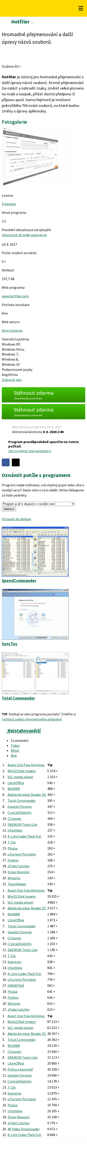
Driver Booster (19, 872)
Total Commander (22, 800)
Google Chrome (20, 806)
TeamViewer (17, 884)
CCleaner (14, 818)
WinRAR (14, 788)
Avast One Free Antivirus (26, 765)
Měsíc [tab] (15, 750)
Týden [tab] (15, 745)
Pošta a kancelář (20, 1069)
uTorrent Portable (22, 854)
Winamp (14, 878)
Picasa (12, 848)
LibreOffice (16, 783)
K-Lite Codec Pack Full (24, 836)
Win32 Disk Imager (22, 771)
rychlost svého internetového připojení (32, 719)
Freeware (9, 204)
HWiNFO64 (16, 985)
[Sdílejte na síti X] (16, 462)
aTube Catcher (19, 866)
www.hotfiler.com (15, 296)
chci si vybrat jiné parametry (29, 451)
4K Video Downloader (24, 1129)
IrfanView (15, 830)
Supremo (14, 962)
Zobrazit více (12, 379)
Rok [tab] (14, 755)
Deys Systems (12, 330)
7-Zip (12, 842)
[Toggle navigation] (81, 8)
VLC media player (20, 777)
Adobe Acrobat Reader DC (27, 794)
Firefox (13, 860)
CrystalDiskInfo (19, 812)
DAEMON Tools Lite (22, 824)
